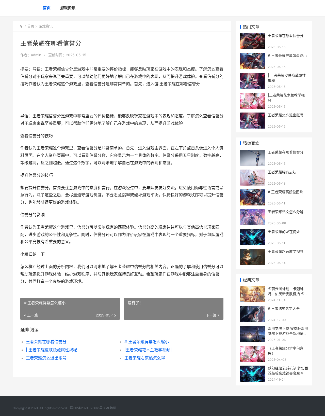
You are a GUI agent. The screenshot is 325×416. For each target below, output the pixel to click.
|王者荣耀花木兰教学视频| (148, 349)
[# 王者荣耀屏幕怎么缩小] (252, 56)
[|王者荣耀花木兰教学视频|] (252, 96)
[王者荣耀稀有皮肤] (252, 173)
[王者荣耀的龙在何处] (252, 232)
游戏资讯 (67, 7)
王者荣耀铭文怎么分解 (285, 212)
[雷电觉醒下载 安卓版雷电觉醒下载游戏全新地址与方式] (252, 329)
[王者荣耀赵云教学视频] (252, 252)
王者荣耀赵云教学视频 (285, 251)
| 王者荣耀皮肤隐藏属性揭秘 (51, 349)
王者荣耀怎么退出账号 (46, 357)
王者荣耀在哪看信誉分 (46, 341)
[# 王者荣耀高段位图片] (252, 192)
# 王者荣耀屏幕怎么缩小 (146, 341)
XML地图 (109, 408)
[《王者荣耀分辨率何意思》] (252, 349)
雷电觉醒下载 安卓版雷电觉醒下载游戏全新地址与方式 (288, 333)
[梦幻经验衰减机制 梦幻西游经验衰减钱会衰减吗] (252, 369)
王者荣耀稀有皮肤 (282, 172)
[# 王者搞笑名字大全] (252, 309)
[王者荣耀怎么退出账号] (252, 116)
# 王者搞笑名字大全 (284, 308)
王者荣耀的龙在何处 (284, 231)
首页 (47, 7)
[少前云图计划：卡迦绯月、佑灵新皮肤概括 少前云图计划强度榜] (252, 289)
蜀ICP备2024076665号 (86, 408)
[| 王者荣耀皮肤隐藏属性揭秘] (252, 76)
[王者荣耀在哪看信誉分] (252, 36)
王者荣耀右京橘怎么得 (144, 357)
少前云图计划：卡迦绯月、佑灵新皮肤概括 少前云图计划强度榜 (288, 293)
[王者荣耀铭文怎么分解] (252, 212)
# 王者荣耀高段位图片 (285, 192)
